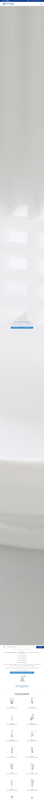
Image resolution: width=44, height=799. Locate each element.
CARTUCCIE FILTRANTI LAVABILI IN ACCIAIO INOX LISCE (22, 672)
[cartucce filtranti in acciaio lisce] (22, 678)
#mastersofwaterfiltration (22, 686)
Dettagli (12, 704)
